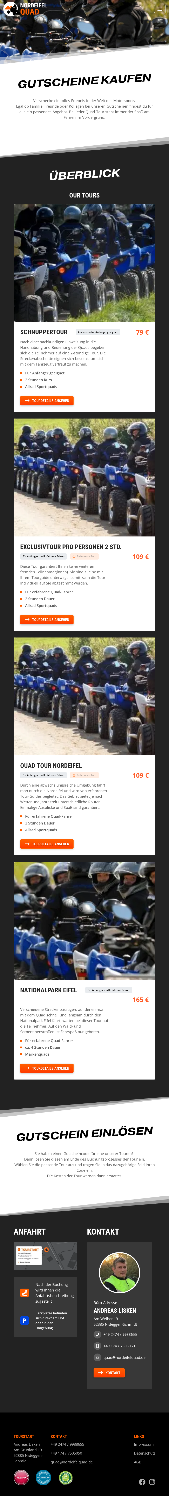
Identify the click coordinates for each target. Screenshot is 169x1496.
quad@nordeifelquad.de (124, 1357)
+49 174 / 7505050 (119, 1345)
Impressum (144, 1444)
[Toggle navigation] (160, 9)
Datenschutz (144, 1453)
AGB (137, 1462)
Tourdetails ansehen (50, 401)
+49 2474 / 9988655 (120, 1334)
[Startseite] (26, 9)
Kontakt (113, 1373)
